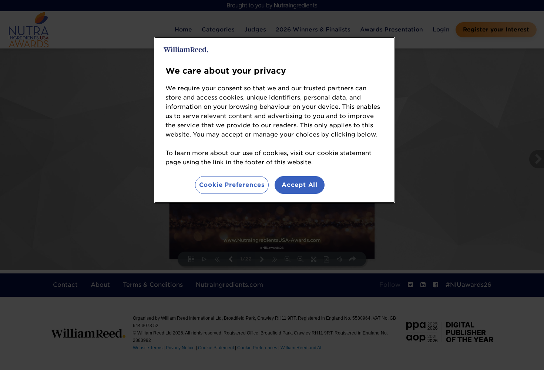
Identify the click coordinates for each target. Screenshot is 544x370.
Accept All (300, 184)
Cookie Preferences (232, 184)
